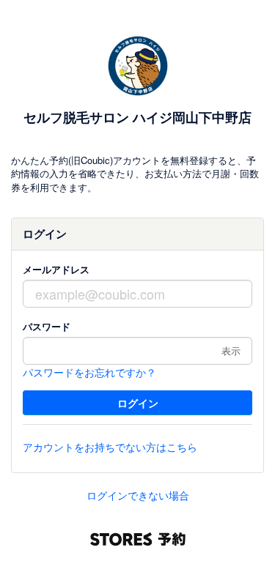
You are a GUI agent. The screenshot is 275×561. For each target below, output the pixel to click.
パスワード (46, 326)
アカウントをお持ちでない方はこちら (110, 446)
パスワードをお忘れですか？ (89, 372)
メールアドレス (56, 269)
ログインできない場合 (138, 495)
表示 (231, 350)
